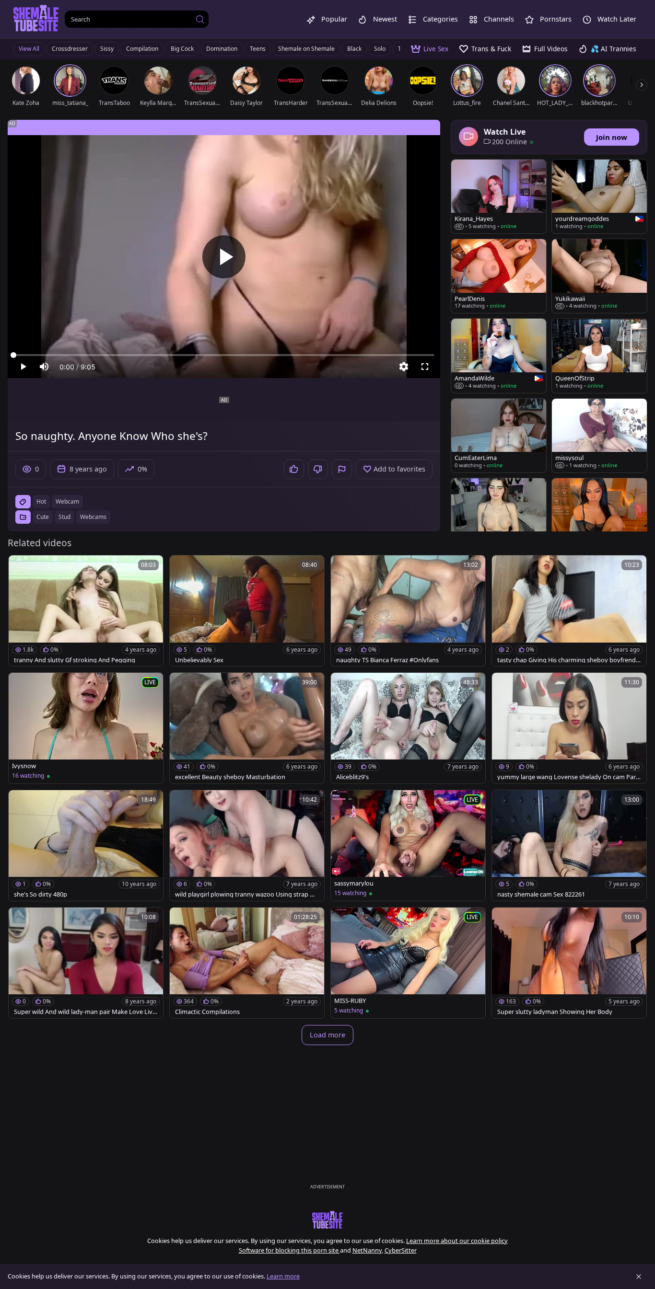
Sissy (107, 49)
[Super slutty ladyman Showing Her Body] (569, 963)
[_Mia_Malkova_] (599, 515)
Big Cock (182, 49)
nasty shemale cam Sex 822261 (541, 894)
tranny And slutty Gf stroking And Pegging (74, 660)
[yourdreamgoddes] (599, 196)
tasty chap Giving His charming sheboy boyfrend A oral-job (569, 660)
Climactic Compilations (207, 1012)
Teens (258, 49)
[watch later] (20, 567)
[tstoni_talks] (498, 515)
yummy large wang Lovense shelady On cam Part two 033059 (567, 777)
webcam (67, 501)
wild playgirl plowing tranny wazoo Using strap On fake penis (246, 894)
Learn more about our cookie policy (457, 1240)
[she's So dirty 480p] (86, 845)
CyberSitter (401, 1250)
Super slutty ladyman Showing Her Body (554, 1012)
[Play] (224, 256)
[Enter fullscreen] (424, 366)
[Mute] (44, 366)
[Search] (200, 19)
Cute (42, 517)
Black (354, 49)
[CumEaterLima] (498, 435)
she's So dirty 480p (40, 894)
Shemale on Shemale (306, 49)
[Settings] (403, 366)
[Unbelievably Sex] (247, 610)
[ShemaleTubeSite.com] (36, 19)
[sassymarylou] (408, 845)
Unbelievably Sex (199, 660)
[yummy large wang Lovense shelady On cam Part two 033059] (569, 728)
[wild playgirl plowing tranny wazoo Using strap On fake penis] (247, 845)
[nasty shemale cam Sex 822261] (569, 845)
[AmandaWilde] (498, 355)
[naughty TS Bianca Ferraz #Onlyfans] (408, 610)
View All (29, 49)
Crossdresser (70, 49)
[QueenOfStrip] (599, 355)
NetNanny (367, 1250)
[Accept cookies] (638, 1276)
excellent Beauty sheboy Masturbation (230, 777)
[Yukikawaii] (599, 276)
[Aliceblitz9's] (408, 728)
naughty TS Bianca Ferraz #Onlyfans (387, 660)
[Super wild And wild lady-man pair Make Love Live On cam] (86, 963)
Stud (64, 517)
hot (41, 501)
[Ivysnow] (86, 728)
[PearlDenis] (498, 276)
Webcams (93, 517)
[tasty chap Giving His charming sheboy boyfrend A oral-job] (569, 610)
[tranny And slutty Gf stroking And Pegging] (86, 610)
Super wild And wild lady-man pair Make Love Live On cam (85, 1012)
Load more (327, 1034)
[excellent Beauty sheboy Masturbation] (247, 728)
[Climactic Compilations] (247, 963)
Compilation (142, 49)
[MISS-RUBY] (408, 963)
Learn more (283, 1276)
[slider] (223, 355)
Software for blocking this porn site (289, 1250)
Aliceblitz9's (352, 777)
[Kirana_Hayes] (498, 196)
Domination (221, 49)
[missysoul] (599, 435)
